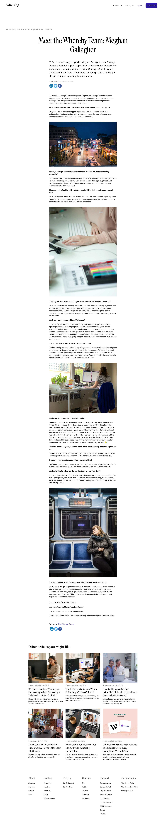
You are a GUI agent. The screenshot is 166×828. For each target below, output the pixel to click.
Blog (83, 783)
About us (31, 783)
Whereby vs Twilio (127, 783)
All (7, 29)
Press (30, 795)
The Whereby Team (66, 624)
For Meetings (68, 787)
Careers (31, 791)
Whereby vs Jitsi (127, 791)
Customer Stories (23, 29)
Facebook (85, 798)
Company (12, 29)
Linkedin (85, 791)
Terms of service (106, 795)
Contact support (106, 783)
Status (46, 795)
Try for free (151, 5)
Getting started (105, 787)
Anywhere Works (37, 29)
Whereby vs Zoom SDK (129, 787)
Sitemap (103, 814)
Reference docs (49, 798)
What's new (48, 791)
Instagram (85, 795)
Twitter (84, 787)
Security (103, 810)
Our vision (31, 787)
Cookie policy (105, 798)
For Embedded (68, 783)
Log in (139, 5)
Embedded (48, 29)
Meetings (47, 787)
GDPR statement (106, 806)
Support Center (105, 791)
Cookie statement (106, 802)
